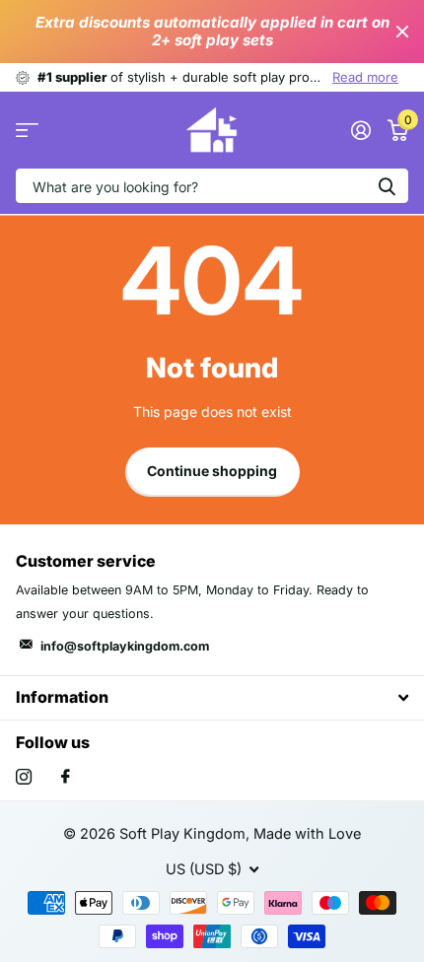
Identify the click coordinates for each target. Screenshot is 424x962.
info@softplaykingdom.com (124, 646)
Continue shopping (212, 470)
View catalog (27, 130)
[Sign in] (360, 130)
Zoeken (386, 186)
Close (402, 31)
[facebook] (65, 777)
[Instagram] (24, 777)
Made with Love (307, 834)
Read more (365, 77)
